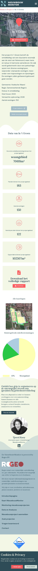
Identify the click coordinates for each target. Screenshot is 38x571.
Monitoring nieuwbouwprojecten (16, 505)
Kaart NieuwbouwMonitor (12, 500)
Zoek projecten (8, 519)
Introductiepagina (9, 496)
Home (2, 9)
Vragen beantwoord (10, 523)
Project (10, 9)
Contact (5, 528)
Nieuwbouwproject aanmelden (15, 514)
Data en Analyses (9, 510)
